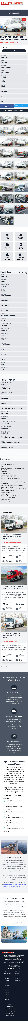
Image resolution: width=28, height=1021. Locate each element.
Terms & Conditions (9, 1015)
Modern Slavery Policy (9, 1011)
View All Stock (5, 667)
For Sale (17, 973)
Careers (7, 976)
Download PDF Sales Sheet (15, 110)
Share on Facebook (7, 105)
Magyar (7, 992)
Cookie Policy (9, 1006)
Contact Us (7, 985)
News (7, 980)
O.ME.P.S (7, 994)
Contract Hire (21, 921)
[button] (6, 34)
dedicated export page (10, 884)
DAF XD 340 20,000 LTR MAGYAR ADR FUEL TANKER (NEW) (13, 636)
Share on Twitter (21, 105)
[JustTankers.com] (12, 3)
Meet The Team (7, 973)
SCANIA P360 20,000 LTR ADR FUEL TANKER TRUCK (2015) (13, 587)
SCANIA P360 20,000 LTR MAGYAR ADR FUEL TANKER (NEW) (13, 537)
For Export (17, 978)
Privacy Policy (9, 1013)
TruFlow (7, 999)
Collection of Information (9, 1008)
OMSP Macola (7, 997)
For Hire (17, 976)
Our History (7, 978)
